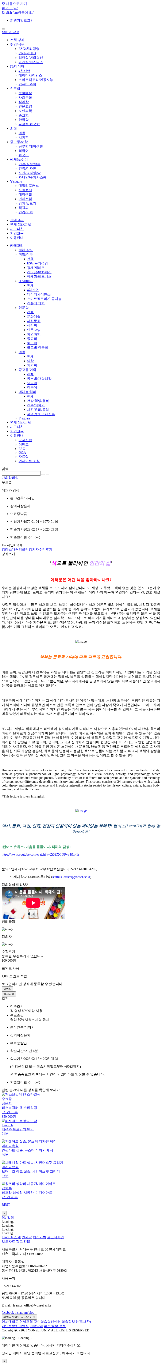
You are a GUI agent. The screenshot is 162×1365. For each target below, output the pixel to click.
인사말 (27, 1237)
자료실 (24, 456)
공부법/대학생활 (31, 146)
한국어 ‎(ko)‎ (26, 12)
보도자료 (8, 1241)
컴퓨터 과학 (27, 84)
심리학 (24, 102)
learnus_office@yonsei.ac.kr (71, 877)
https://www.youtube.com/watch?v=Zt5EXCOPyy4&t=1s (40, 854)
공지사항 (25, 440)
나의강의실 (10, 477)
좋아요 (7, 988)
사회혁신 (25, 190)
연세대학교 (10, 1321)
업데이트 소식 (29, 461)
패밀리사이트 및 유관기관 (19, 1317)
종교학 (24, 115)
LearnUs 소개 (11, 1237)
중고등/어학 (19, 142)
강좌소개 (8, 549)
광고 (19, 1241)
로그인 (29, 20)
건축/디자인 (27, 168)
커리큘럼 (22, 549)
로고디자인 (55, 1237)
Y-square (16, 181)
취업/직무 (17, 44)
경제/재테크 (27, 53)
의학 (13, 128)
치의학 (24, 137)
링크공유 (8, 993)
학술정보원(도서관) (76, 1321)
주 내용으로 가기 (14, 3)
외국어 (24, 150)
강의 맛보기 (27, 203)
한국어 (24, 155)
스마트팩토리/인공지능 (36, 80)
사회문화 (25, 97)
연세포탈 (26, 1321)
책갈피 (24, 208)
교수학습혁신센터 (47, 1321)
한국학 (24, 119)
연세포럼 (25, 199)
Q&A (22, 452)
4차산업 (24, 71)
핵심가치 (39, 1237)
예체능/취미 (19, 159)
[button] (10, 8)
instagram (21, 1312)
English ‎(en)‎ (10, 12)
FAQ (22, 448)
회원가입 (17, 20)
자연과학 (25, 111)
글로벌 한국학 (29, 124)
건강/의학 (26, 212)
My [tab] (4, 1217)
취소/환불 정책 (55, 1326)
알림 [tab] (10, 1217)
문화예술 (25, 93)
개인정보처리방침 (15, 1326)
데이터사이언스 (30, 75)
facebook (8, 1312)
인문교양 (25, 106)
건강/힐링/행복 (29, 164)
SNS (27, 1241)
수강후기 (45, 549)
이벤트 (24, 444)
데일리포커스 (29, 185)
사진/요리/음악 (29, 173)
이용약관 (36, 1326)
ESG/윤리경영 (29, 48)
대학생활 (25, 194)
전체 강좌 (17, 40)
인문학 (15, 88)
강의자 (34, 549)
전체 (30, 259)
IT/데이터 (17, 66)
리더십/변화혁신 (31, 57)
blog (31, 1312)
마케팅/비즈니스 (31, 62)
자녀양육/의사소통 (32, 177)
